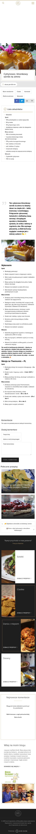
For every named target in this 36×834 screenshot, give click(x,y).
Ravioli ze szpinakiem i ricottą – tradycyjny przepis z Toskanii (17, 486)
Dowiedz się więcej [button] (11, 766)
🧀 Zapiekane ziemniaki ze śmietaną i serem (18, 524)
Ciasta (19, 91)
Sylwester (20, 96)
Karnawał (27, 91)
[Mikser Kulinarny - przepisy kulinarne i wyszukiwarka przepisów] (12, 776)
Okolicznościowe (8, 96)
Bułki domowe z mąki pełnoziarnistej (12, 714)
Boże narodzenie (8, 91)
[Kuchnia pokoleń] (18, 2)
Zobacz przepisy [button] (23, 578)
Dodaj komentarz (10, 460)
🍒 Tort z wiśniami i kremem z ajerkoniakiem (16, 511)
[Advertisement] (18, 24)
